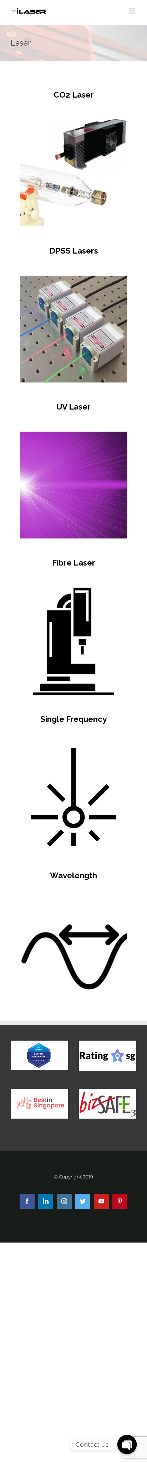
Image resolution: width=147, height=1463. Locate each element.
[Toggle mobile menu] (132, 11)
